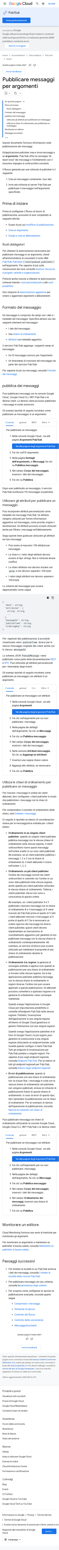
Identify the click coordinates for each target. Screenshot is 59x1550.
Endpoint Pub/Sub (27, 1060)
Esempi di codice (10, 1461)
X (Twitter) (7, 1494)
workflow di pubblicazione (40, 224)
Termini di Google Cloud (15, 1520)
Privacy (30, 1515)
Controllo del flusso (24, 1314)
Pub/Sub (14, 13)
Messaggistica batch (25, 1325)
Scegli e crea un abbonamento (24, 235)
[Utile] (30, 65)
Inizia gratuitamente (16, 20)
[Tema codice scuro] (48, 597)
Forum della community (13, 1424)
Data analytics (35, 55)
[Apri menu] (5, 3)
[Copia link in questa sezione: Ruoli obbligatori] (28, 245)
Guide (8, 59)
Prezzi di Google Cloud (13, 1401)
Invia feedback (14, 71)
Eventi (5, 1489)
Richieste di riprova (24, 1309)
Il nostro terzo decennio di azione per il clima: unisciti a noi (31, 1524)
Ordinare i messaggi (25, 813)
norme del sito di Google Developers (18, 1369)
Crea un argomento (18, 230)
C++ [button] (34, 688)
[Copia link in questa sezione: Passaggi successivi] (38, 1261)
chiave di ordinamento (24, 334)
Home (5, 55)
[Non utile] (34, 65)
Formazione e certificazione (15, 1471)
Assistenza (7, 1429)
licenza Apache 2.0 (19, 1365)
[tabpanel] (29, 455)
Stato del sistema (10, 1438)
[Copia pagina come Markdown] (15, 93)
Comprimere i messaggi (27, 1303)
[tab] (10, 422)
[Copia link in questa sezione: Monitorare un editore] (42, 1225)
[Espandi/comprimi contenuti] (24, 101)
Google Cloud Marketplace (14, 1406)
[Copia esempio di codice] (52, 597)
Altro (44, 422)
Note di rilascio (9, 1433)
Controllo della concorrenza (28, 1320)
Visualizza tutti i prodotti (14, 1396)
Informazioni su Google (13, 1515)
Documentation (18, 55)
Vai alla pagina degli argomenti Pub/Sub (35, 446)
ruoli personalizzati (31, 282)
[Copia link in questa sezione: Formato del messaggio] (44, 308)
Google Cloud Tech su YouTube (17, 1504)
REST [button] (34, 422)
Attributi (12, 339)
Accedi (51, 3)
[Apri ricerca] (37, 3)
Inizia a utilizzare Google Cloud (16, 1456)
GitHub (5, 1452)
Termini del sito (44, 1515)
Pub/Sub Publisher (12, 261)
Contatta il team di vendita (14, 1411)
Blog (4, 1484)
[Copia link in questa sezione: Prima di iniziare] (31, 204)
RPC (6, 663)
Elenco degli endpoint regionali (34, 1068)
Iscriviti (49, 1531)
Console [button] (9, 422)
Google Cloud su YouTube (14, 1499)
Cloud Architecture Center (14, 1466)
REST (53, 659)
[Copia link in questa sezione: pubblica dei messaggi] (42, 386)
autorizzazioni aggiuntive (33, 292)
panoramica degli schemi (33, 1285)
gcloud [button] (22, 422)
